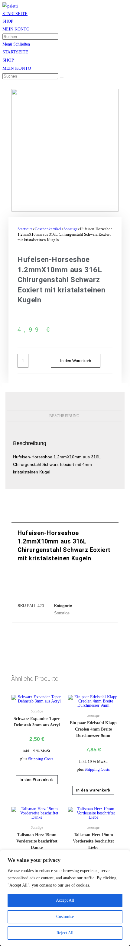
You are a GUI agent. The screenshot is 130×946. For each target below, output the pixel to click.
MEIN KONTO (16, 68)
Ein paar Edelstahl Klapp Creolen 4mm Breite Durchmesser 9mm (93, 729)
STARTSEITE (15, 51)
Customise (65, 916)
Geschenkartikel (48, 229)
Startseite (25, 229)
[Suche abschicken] (62, 77)
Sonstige (70, 229)
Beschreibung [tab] (64, 416)
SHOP (8, 60)
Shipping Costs (40, 759)
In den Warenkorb (75, 360)
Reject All (65, 933)
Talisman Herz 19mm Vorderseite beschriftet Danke (36, 841)
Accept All (65, 900)
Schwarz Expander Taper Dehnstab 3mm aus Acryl (37, 721)
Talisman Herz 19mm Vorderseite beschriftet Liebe (93, 841)
